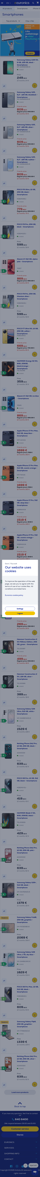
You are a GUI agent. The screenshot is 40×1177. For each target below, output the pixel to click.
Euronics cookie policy (14, 595)
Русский (14, 564)
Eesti (7, 564)
